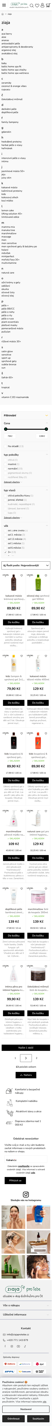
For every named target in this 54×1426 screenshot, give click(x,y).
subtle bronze (9, 364)
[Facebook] (5, 1346)
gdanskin (6, 132)
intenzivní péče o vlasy (14, 158)
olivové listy (8, 292)
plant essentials (10, 322)
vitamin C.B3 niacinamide (15, 397)
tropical (6, 387)
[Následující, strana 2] (26, 1058)
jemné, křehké (17, 500)
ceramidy (6, 82)
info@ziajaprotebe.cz (18, 1334)
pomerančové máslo (12, 328)
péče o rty (7, 315)
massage (6, 236)
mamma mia (8, 227)
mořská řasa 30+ (11, 259)
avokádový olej (9, 53)
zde (44, 1401)
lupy (11, 512)
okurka (5, 289)
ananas (5, 40)
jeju (3, 174)
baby (4, 63)
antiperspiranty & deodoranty (17, 46)
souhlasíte (24, 1166)
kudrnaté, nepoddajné (21, 504)
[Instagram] (12, 1346)
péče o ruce (8, 318)
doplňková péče (10, 112)
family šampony (10, 122)
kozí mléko (7, 200)
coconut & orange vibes (14, 86)
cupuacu (6, 89)
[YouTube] (18, 1346)
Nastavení (26, 1409)
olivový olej (8, 295)
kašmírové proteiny (12, 191)
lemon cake (8, 210)
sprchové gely (9, 361)
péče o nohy (8, 312)
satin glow (7, 351)
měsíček (6, 253)
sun (3, 367)
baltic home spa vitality (14, 69)
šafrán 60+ (7, 377)
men (4, 240)
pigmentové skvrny (19, 473)
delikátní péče (9, 109)
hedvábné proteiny (12, 141)
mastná (13, 464)
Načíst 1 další (25, 1047)
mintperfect (8, 256)
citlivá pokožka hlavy (20, 495)
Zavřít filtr (26, 415)
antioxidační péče (11, 43)
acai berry (7, 33)
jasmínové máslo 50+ (13, 171)
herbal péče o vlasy (12, 145)
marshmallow (9, 233)
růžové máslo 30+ (11, 341)
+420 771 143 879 (17, 1340)
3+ (11, 552)
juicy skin (6, 177)
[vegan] (13, 582)
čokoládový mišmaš (12, 99)
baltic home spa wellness (15, 73)
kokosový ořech (10, 197)
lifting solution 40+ (12, 213)
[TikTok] (25, 1346)
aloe (4, 37)
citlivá (12, 460)
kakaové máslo (9, 187)
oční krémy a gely (11, 282)
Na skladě (15, 446)
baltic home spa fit (11, 66)
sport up (6, 358)
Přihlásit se (15, 1180)
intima (5, 161)
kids (4, 194)
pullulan (6, 331)
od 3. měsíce (16, 534)
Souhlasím (38, 1418)
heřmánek (7, 148)
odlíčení (6, 286)
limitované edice (10, 217)
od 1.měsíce (16, 543)
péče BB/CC (8, 308)
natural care (8, 272)
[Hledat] (32, 5)
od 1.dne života (17, 530)
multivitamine (9, 263)
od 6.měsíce (16, 547)
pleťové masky (9, 325)
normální (15, 468)
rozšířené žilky (17, 477)
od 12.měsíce (16, 539)
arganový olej (9, 50)
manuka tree (8, 230)
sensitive (6, 354)
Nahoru (28, 1075)
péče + (5, 305)
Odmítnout (14, 1418)
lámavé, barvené (18, 508)
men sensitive (9, 243)
